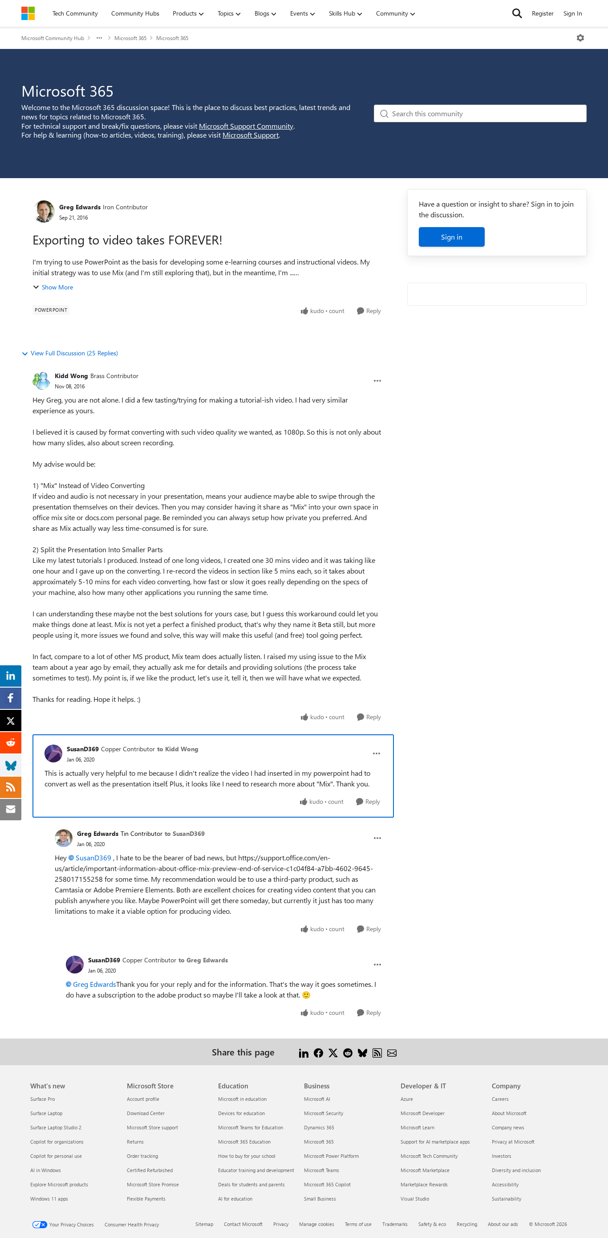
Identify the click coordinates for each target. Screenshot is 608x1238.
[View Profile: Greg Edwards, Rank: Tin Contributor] (64, 838)
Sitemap (204, 1224)
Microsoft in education (242, 1098)
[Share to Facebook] (318, 1051)
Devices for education (241, 1113)
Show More (57, 287)
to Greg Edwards (203, 960)
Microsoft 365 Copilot (327, 1184)
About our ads (503, 1224)
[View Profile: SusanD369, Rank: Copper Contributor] (53, 753)
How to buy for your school (247, 1155)
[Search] (517, 13)
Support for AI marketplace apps (435, 1141)
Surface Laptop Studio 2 (55, 1127)
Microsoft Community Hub (52, 37)
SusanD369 (83, 749)
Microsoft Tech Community (429, 1155)
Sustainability (506, 1198)
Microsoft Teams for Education (250, 1127)
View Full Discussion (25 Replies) (74, 353)
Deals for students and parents (251, 1184)
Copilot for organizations (57, 1141)
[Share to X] (333, 1051)
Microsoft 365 (130, 37)
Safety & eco (432, 1224)
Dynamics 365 (319, 1127)
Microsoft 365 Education (244, 1141)
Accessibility (505, 1184)
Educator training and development (256, 1170)
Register (543, 13)
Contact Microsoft (243, 1224)
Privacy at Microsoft (513, 1141)
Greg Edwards (80, 207)
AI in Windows (45, 1170)
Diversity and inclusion (516, 1170)
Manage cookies (316, 1224)
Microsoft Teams (321, 1170)
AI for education (235, 1198)
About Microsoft (509, 1113)
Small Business (320, 1198)
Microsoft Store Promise (153, 1184)
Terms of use (358, 1224)
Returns (135, 1141)
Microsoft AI (317, 1098)
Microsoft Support (251, 134)
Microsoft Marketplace (425, 1170)
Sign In (572, 13)
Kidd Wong (71, 375)
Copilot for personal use (56, 1155)
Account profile (143, 1098)
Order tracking (142, 1155)
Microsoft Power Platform (331, 1155)
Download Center (146, 1113)
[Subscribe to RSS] (377, 1051)
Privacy (280, 1224)
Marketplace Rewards (424, 1184)
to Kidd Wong (178, 749)
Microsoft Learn (417, 1127)
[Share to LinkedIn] (303, 1051)
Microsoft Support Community (246, 125)
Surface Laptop (46, 1113)
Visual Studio (415, 1198)
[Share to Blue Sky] (362, 1051)
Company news (508, 1127)
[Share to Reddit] (348, 1051)
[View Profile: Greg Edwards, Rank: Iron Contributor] (43, 211)
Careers (500, 1098)
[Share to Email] (392, 1051)
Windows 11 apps (49, 1198)
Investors (501, 1155)
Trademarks (395, 1224)
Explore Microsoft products (59, 1184)
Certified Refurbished (150, 1170)
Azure (407, 1098)
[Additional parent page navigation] (99, 38)
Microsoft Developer (423, 1113)
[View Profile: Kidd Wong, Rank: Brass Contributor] (41, 381)
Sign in (451, 236)
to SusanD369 (185, 833)
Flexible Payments (146, 1198)
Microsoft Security (323, 1113)
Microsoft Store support (152, 1127)
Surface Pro (42, 1098)
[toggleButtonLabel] (580, 38)
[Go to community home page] (28, 13)
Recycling (467, 1224)
